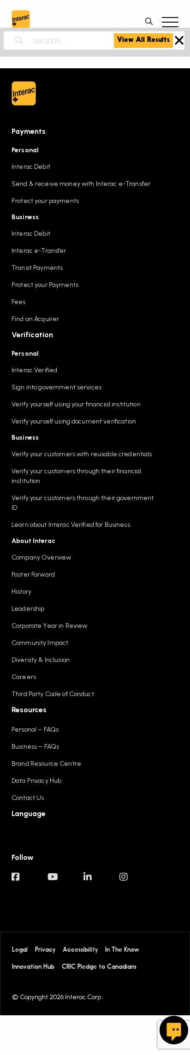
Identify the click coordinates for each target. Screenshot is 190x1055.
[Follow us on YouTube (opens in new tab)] (65, 881)
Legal (20, 950)
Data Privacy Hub (36, 781)
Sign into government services (56, 387)
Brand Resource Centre (46, 764)
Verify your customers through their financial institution (76, 476)
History (21, 592)
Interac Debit (31, 167)
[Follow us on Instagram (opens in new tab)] (137, 881)
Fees (19, 302)
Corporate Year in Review (49, 626)
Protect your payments (45, 201)
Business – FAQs (35, 747)
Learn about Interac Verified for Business (71, 525)
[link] (143, 40)
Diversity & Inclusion (41, 660)
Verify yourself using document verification (74, 421)
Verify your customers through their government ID (83, 503)
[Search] (24, 40)
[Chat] (174, 1030)
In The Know (122, 950)
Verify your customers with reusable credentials (82, 454)
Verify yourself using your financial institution (76, 404)
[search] (151, 21)
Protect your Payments (45, 285)
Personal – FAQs (35, 729)
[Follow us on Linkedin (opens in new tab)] (101, 881)
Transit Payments (37, 268)
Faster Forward (33, 574)
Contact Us (28, 798)
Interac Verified (34, 370)
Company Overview (41, 557)
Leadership (28, 609)
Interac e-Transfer (39, 251)
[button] (170, 21)
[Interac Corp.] (21, 21)
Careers (24, 677)
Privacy (45, 950)
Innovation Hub (33, 967)
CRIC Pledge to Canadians (99, 967)
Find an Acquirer (35, 319)
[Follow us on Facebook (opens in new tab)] (30, 881)
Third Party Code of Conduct (53, 694)
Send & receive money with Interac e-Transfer (81, 184)
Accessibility (80, 950)
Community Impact (40, 643)
